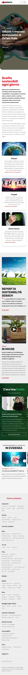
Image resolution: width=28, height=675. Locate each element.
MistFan (19, 599)
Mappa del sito (6, 640)
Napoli (14, 606)
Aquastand (16, 594)
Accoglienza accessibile (8, 633)
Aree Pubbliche (6, 519)
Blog (3, 510)
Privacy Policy (17, 647)
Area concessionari (7, 661)
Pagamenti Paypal (6, 647)
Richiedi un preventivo (8, 617)
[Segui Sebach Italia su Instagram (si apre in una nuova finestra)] (5, 656)
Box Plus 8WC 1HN (19, 567)
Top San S (14, 547)
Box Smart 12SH (16, 563)
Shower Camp (11, 587)
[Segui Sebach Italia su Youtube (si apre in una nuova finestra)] (9, 656)
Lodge (3, 585)
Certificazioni (20, 506)
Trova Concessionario (15, 615)
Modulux (21, 536)
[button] (14, 329)
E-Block (15, 536)
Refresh (19, 597)
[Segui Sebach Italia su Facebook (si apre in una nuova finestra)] (2, 656)
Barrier (9, 594)
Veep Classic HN (6, 538)
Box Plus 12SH (16, 569)
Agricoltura (12, 522)
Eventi (8, 508)
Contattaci (4, 615)
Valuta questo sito (7, 636)
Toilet (20, 585)
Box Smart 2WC (19, 558)
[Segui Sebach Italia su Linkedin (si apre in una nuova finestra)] (12, 656)
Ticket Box (12, 554)
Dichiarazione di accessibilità (9, 638)
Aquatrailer (12, 597)
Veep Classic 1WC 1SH (8, 540)
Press (13, 508)
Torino (19, 606)
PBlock (19, 587)
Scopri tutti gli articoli (14, 434)
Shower (4, 587)
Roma (3, 606)
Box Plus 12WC (6, 569)
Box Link (4, 571)
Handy (15, 585)
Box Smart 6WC (6, 561)
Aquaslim (4, 599)
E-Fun (8, 547)
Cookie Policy (5, 649)
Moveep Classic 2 (16, 534)
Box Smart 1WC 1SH (7, 567)
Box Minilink (11, 571)
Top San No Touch (7, 583)
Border (4, 594)
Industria (4, 522)
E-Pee (3, 547)
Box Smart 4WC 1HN (7, 558)
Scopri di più (5, 47)
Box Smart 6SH (6, 563)
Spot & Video (20, 508)
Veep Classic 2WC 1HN (18, 538)
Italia (3, 608)
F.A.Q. (17, 617)
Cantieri (4, 517)
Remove (9, 585)
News (3, 508)
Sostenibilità (12, 506)
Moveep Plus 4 (6, 534)
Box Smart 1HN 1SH (7, 565)
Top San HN (17, 583)
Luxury (15, 517)
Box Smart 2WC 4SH (7, 556)
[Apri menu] (24, 2)
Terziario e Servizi (16, 519)
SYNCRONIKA (8, 670)
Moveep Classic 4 (6, 536)
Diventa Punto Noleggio (8, 624)
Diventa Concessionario (8, 626)
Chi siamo (4, 506)
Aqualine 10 (12, 599)
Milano (9, 606)
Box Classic (5, 554)
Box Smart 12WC (16, 561)
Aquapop (4, 597)
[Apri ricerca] (21, 2)
